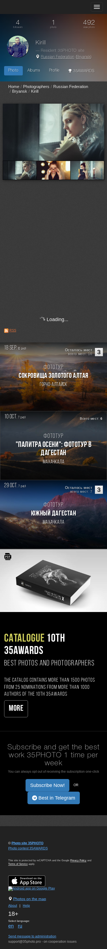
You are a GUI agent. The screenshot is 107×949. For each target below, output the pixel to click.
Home (13, 86)
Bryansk (84, 57)
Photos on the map (29, 899)
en (11, 926)
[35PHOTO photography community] (26, 7)
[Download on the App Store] (32, 881)
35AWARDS (83, 71)
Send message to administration (32, 936)
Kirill (34, 91)
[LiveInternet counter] (20, 853)
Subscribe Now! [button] (47, 785)
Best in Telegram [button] (56, 798)
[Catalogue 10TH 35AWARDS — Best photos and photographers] (53, 580)
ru (20, 926)
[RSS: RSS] (6, 330)
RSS (12, 330)
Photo (13, 70)
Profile (54, 70)
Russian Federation (57, 57)
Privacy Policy (78, 860)
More (16, 708)
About (12, 906)
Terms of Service (18, 864)
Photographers (36, 86)
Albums (33, 70)
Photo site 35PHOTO (27, 843)
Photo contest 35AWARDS (28, 848)
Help (26, 906)
